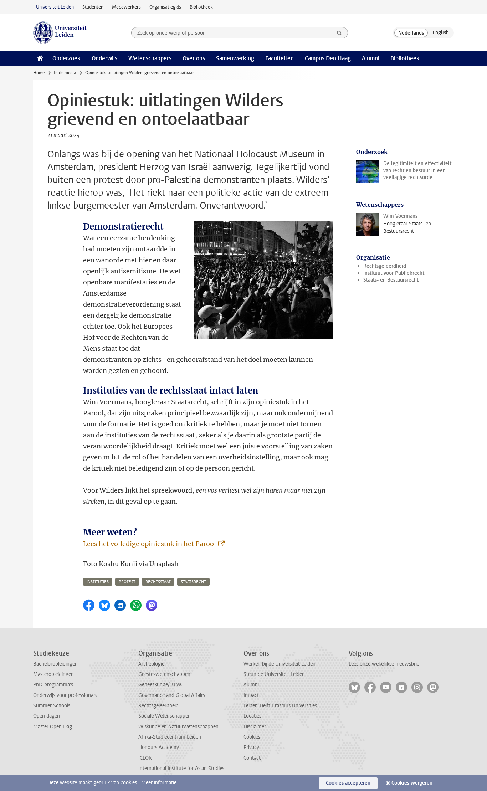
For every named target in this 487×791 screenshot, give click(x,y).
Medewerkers (126, 7)
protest (127, 582)
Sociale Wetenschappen (164, 716)
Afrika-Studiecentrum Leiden (169, 737)
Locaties (252, 716)
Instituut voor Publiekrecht (393, 273)
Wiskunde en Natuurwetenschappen (178, 726)
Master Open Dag (52, 726)
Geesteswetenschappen (164, 674)
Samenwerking (235, 58)
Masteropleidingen (53, 674)
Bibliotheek (201, 7)
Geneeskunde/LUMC (160, 684)
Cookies (252, 737)
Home (39, 73)
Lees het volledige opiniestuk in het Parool (149, 544)
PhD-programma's (53, 684)
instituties (98, 582)
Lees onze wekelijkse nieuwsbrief (385, 664)
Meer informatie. (159, 782)
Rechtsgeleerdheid (384, 266)
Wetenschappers (149, 58)
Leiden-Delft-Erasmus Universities (280, 705)
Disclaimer (255, 726)
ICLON (145, 758)
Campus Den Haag (328, 58)
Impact (251, 695)
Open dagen (46, 716)
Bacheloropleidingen (55, 664)
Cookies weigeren (411, 783)
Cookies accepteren (348, 783)
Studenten (92, 7)
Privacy (251, 747)
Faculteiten (279, 58)
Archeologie (151, 664)
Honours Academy (158, 747)
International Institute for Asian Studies (181, 768)
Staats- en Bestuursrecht (391, 280)
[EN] (440, 33)
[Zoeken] (339, 32)
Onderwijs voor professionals (65, 695)
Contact (252, 758)
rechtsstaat (158, 582)
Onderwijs (104, 58)
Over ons (194, 58)
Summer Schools (51, 705)
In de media (65, 73)
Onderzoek (66, 58)
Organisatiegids (165, 7)
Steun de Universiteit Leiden (274, 674)
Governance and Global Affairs (171, 695)
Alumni (370, 58)
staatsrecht (193, 582)
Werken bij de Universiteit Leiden (280, 664)
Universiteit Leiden (55, 7)
